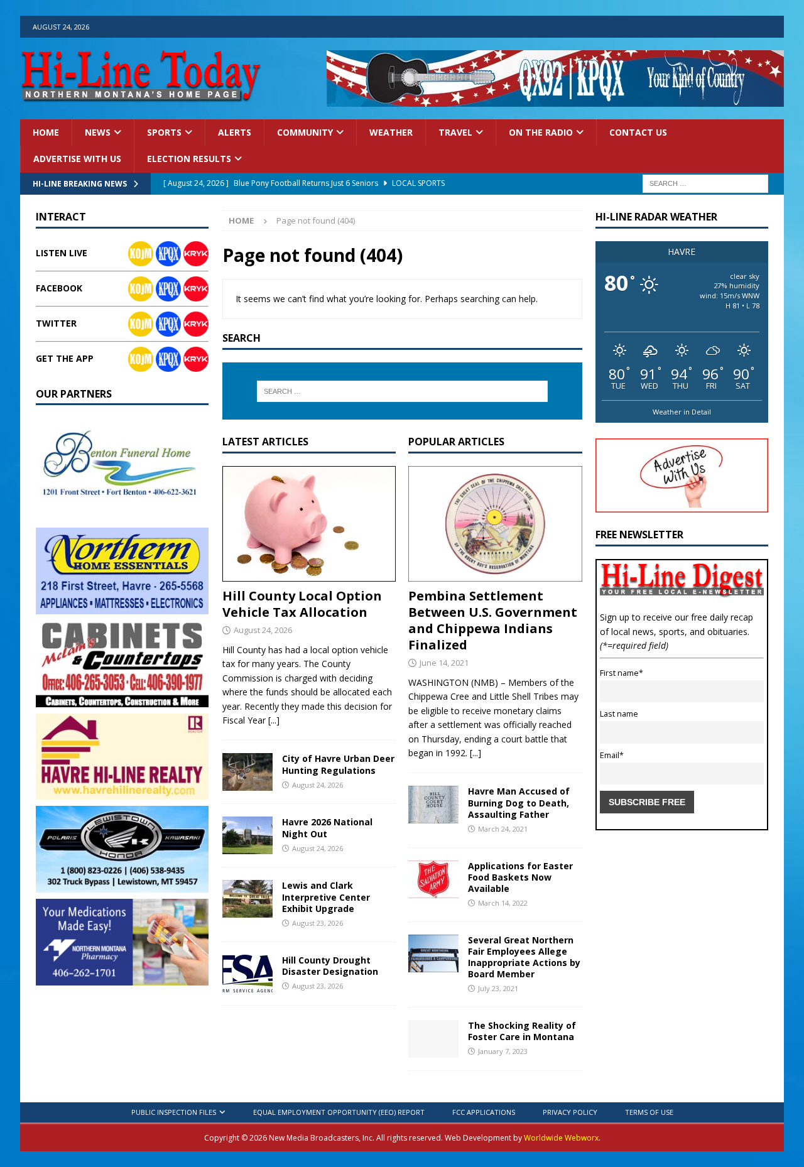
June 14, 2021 (444, 662)
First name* (621, 673)
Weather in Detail (682, 411)
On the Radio (541, 132)
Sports (164, 132)
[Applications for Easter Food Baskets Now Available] (433, 879)
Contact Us (638, 132)
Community (305, 132)
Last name (619, 713)
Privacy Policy (570, 1112)
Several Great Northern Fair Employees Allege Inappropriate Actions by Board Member (524, 957)
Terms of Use (649, 1112)
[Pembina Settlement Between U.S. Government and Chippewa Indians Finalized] (495, 524)
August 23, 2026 (317, 923)
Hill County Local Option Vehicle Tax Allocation (302, 604)
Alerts (234, 132)
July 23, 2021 (498, 988)
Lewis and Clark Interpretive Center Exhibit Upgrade (326, 896)
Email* (612, 755)
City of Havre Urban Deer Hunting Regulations (338, 764)
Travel (455, 132)
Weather (391, 132)
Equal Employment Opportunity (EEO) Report (339, 1112)
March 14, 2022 (503, 903)
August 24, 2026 (263, 630)
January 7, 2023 (503, 1051)
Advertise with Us (77, 159)
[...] (274, 720)
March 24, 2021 (503, 828)
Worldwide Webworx (561, 1137)
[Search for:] (705, 182)
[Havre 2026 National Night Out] (247, 835)
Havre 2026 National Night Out (327, 827)
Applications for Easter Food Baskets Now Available (520, 877)
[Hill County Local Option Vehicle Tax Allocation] (309, 524)
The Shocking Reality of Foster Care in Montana (522, 1031)
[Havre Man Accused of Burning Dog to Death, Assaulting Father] (433, 804)
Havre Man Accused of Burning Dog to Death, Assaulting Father (519, 802)
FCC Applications (483, 1112)
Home (46, 132)
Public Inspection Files (173, 1112)
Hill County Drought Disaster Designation (330, 965)
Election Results (189, 159)
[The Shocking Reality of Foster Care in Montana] (433, 1039)
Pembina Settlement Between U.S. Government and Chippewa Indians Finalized (492, 620)
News (98, 132)
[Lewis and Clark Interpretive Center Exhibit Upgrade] (247, 899)
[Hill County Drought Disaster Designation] (247, 973)
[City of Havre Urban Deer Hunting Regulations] (247, 772)
